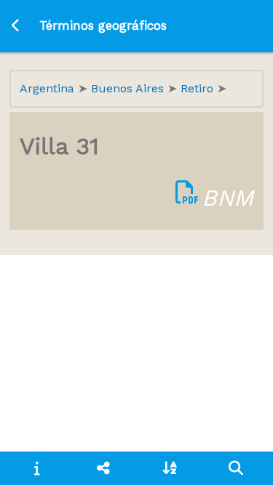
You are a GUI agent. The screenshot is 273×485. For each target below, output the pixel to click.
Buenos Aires (129, 88)
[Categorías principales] (103, 468)
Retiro (199, 88)
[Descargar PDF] (187, 197)
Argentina (49, 88)
